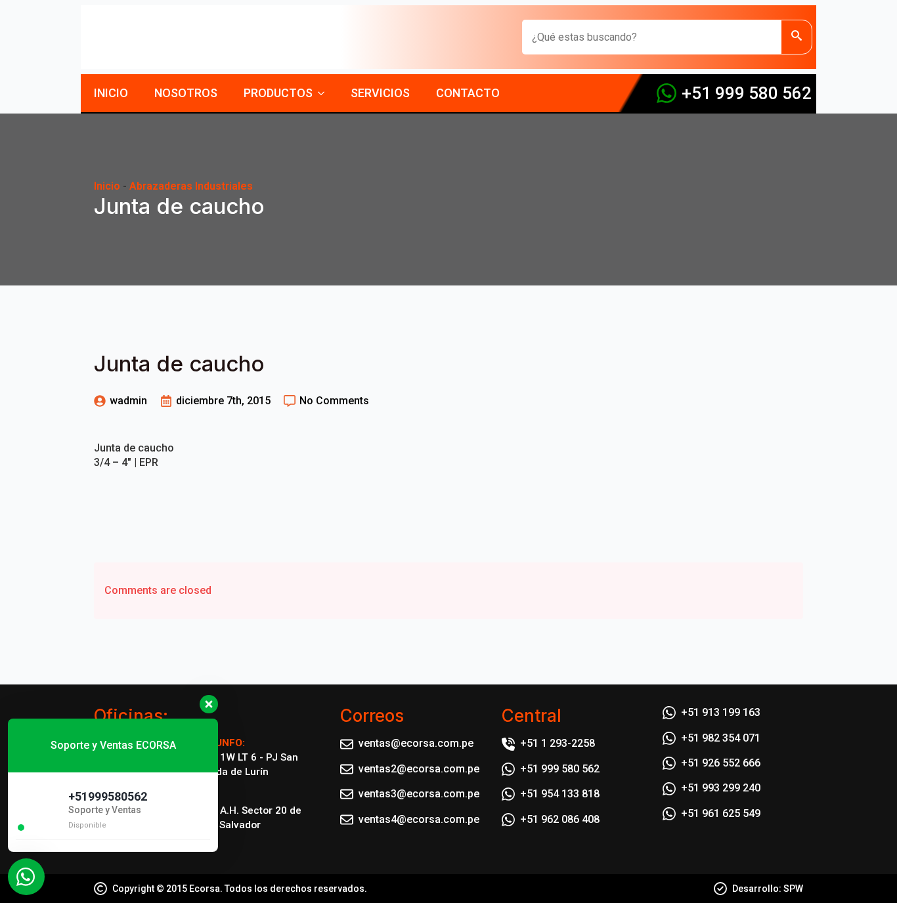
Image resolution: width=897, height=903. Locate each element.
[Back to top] (864, 870)
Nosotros (185, 93)
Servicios (380, 93)
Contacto (468, 93)
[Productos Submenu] (325, 93)
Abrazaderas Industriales (191, 186)
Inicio (111, 93)
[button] (796, 37)
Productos (278, 93)
